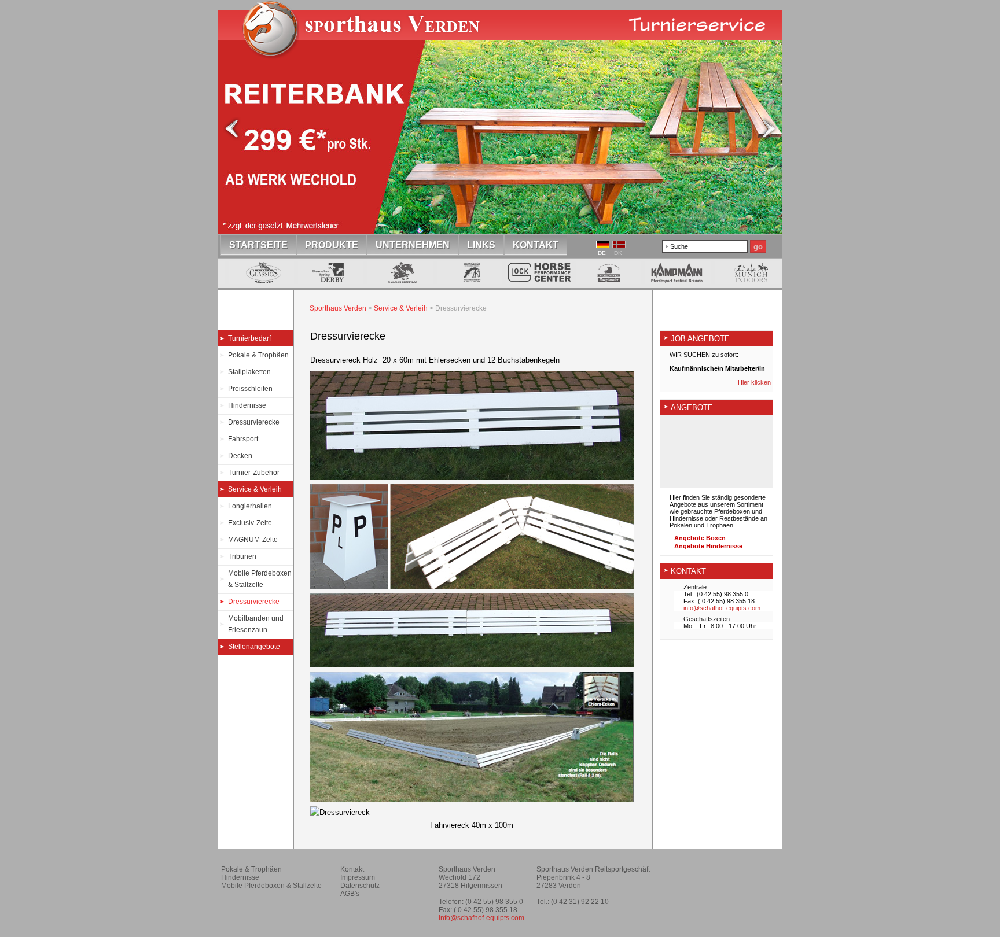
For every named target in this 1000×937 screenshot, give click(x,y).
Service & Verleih (255, 489)
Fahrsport (243, 439)
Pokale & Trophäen (258, 355)
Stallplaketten (249, 372)
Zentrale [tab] (695, 587)
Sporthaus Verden (338, 308)
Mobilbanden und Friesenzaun (256, 624)
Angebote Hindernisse (708, 546)
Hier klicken (755, 382)
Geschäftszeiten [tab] (706, 618)
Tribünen (242, 556)
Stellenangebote (254, 647)
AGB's (349, 894)
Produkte (331, 245)
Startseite (367, 37)
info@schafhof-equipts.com (721, 607)
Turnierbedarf (249, 338)
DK (618, 253)
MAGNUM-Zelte (253, 540)
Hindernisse (247, 405)
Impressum (357, 877)
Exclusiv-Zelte (250, 523)
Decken (240, 456)
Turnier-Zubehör (254, 472)
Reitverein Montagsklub (724, 873)
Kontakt (535, 245)
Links (481, 245)
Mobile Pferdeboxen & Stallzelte (260, 579)
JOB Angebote (700, 338)
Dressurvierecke (254, 422)
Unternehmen (413, 245)
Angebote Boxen (700, 537)
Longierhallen (250, 506)
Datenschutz (360, 885)
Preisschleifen (250, 389)
